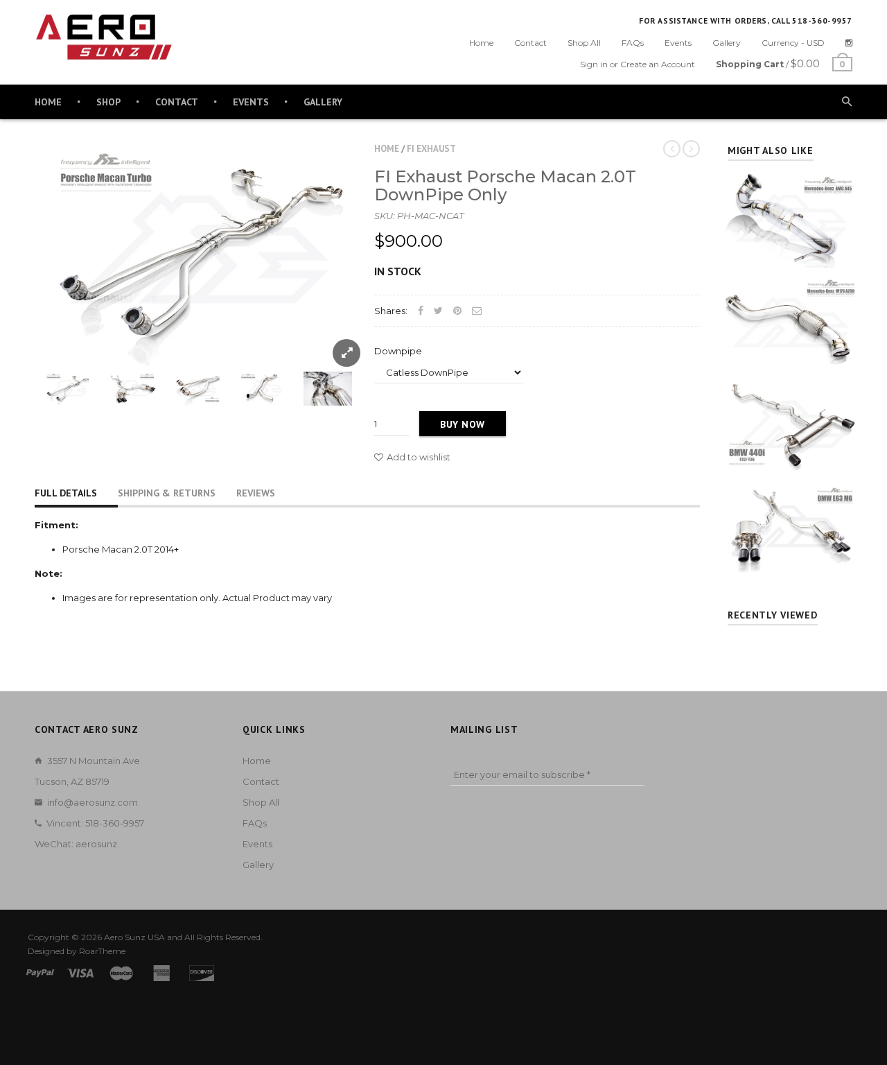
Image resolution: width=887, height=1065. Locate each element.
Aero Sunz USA (134, 937)
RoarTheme (102, 951)
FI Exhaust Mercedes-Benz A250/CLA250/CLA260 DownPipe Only (790, 297)
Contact (530, 42)
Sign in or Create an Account (637, 64)
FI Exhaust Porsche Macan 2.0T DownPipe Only (505, 185)
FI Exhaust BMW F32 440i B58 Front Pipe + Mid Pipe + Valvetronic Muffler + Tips (790, 400)
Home (481, 42)
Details (793, 253)
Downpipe (398, 350)
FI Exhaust (431, 149)
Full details (66, 493)
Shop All (584, 42)
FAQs (633, 42)
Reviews (255, 493)
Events (678, 42)
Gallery (726, 42)
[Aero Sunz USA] (104, 37)
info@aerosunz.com (92, 802)
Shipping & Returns (167, 493)
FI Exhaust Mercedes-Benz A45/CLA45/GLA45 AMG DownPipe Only (790, 193)
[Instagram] (848, 43)
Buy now (462, 424)
